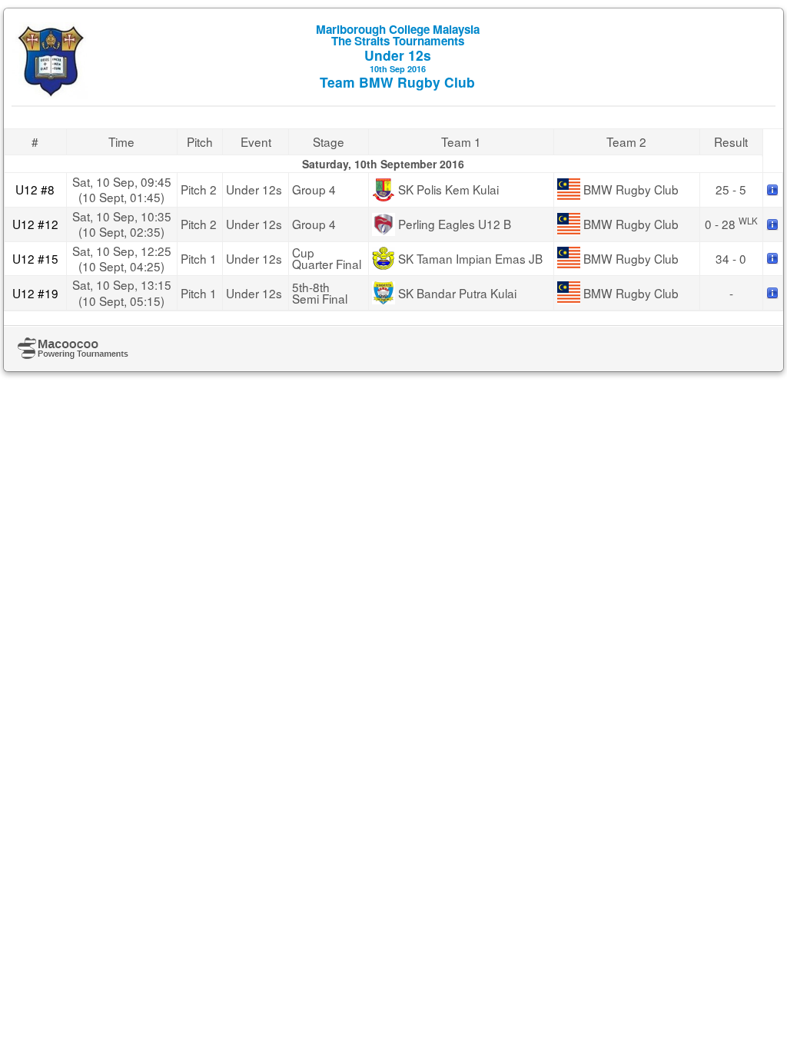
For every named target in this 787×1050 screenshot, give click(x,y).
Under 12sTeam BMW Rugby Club (398, 56)
